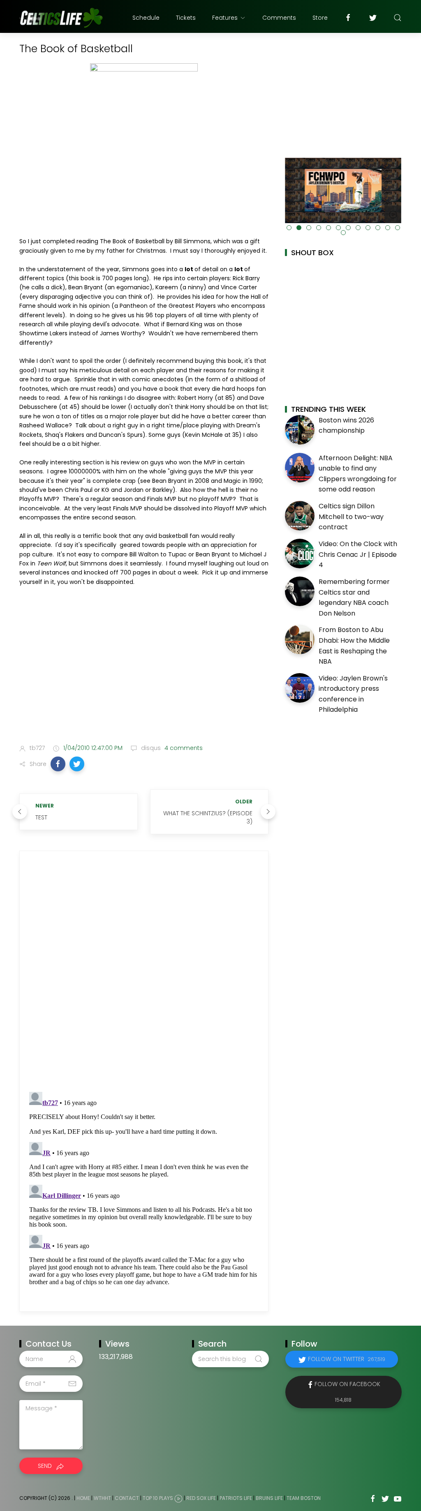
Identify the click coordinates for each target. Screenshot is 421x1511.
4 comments (183, 748)
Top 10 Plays (158, 1498)
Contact (127, 1498)
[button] (58, 764)
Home (83, 1498)
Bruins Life (269, 1498)
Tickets (186, 18)
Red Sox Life (201, 1498)
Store (320, 18)
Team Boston (304, 1498)
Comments (279, 18)
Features (225, 18)
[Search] (397, 17)
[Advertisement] (143, 672)
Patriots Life (236, 1498)
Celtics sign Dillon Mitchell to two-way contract (351, 516)
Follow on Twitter (346, 1359)
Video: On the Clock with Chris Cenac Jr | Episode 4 (358, 554)
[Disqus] (144, 971)
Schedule (146, 18)
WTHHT (102, 1498)
